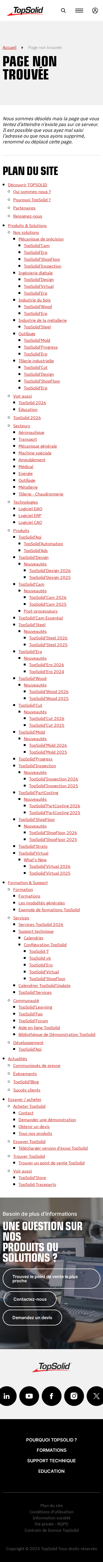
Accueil (9, 47)
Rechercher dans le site (63, 10)
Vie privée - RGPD (51, 1523)
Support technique (51, 1460)
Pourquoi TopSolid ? (51, 1440)
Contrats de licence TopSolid (52, 1530)
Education (51, 1471)
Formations (52, 1450)
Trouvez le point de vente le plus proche (45, 1278)
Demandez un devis (32, 1317)
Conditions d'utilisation (51, 1511)
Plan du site (51, 1505)
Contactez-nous (30, 1299)
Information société (52, 1517)
